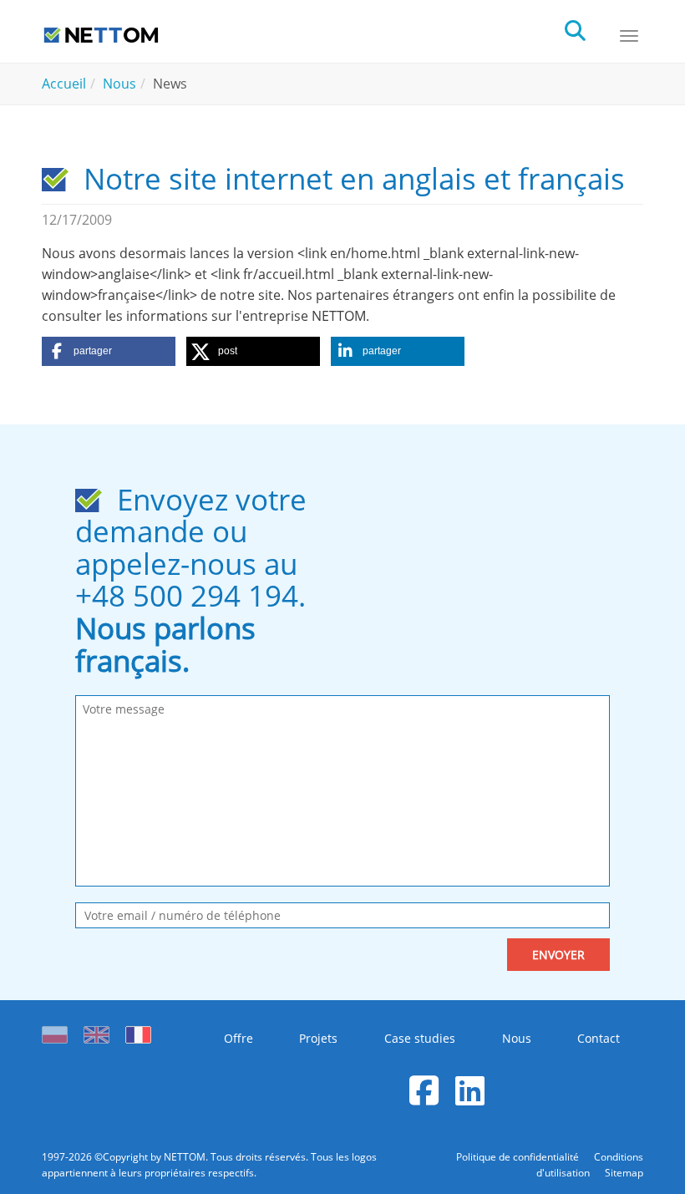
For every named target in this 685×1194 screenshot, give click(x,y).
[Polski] (58, 1030)
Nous (516, 1038)
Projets (318, 1038)
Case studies (419, 1038)
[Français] (138, 1030)
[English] (96, 1030)
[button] (108, 351)
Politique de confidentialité (518, 1157)
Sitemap (624, 1173)
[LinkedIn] (470, 1090)
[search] (590, 28)
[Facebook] (424, 1090)
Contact (598, 1038)
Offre (238, 1038)
